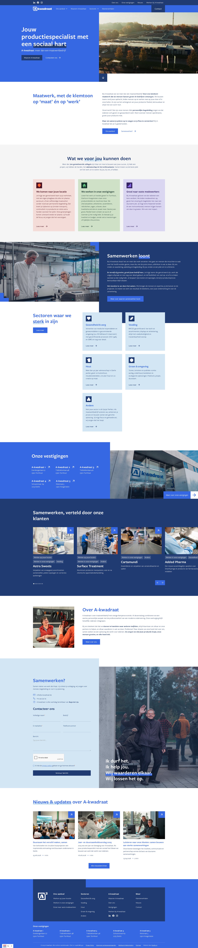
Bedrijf (65, 715)
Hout (83, 907)
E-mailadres (37, 726)
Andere (83, 916)
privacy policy (47, 765)
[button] (61, 8)
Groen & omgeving (88, 911)
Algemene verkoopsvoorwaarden (106, 945)
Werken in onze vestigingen (63, 903)
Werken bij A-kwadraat (154, 2)
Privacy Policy (90, 945)
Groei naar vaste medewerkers (64, 907)
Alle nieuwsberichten (99, 865)
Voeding (84, 903)
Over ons (115, 2)
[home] (42, 9)
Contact (139, 907)
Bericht (35, 736)
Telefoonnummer (69, 726)
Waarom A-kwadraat (78, 9)
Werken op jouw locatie (62, 898)
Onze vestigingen (128, 2)
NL (8, 946)
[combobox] (7, 946)
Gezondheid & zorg (88, 898)
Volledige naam (39, 715)
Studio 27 (154, 945)
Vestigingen (112, 907)
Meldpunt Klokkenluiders (125, 945)
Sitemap (138, 945)
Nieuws (140, 2)
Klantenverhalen (108, 9)
